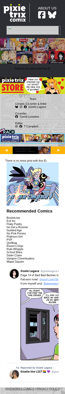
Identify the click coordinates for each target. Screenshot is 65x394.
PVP (9, 239)
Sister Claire (14, 255)
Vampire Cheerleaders (20, 258)
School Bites (14, 252)
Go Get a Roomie (17, 227)
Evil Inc (11, 220)
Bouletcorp (13, 217)
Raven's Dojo (15, 246)
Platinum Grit (15, 236)
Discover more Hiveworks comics (25, 150)
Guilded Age (14, 230)
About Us (47, 8)
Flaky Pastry (14, 224)
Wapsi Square (15, 261)
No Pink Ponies (16, 233)
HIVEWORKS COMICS (19, 388)
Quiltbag (12, 242)
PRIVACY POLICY (48, 388)
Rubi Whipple (15, 249)
